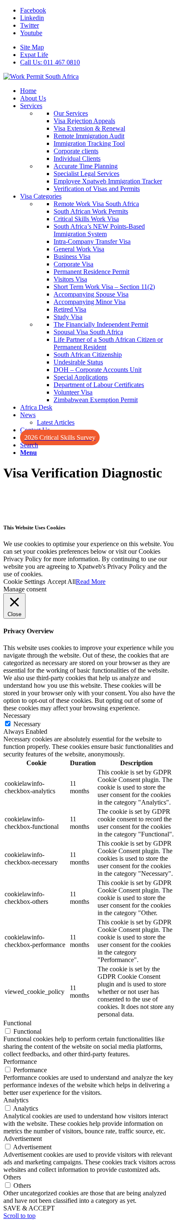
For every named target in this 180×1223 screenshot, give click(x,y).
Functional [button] (17, 1023)
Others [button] (12, 1177)
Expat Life (34, 54)
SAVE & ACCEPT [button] (29, 1208)
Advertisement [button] (22, 1138)
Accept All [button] (61, 581)
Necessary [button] (17, 715)
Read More (90, 581)
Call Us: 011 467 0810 (50, 62)
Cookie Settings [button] (24, 581)
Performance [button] (20, 1061)
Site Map (32, 47)
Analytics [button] (15, 1100)
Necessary (27, 724)
